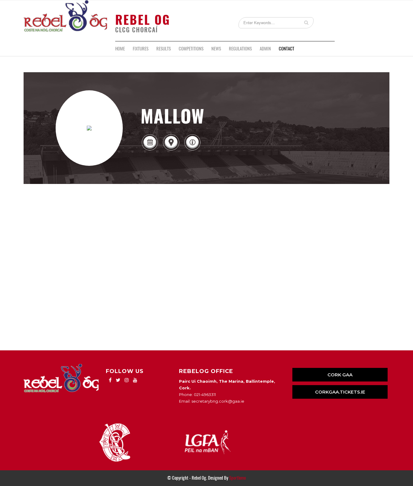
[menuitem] (120, 48)
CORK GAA (340, 375)
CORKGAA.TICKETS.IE (340, 392)
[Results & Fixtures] (150, 150)
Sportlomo (237, 478)
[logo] (65, 20)
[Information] (192, 150)
